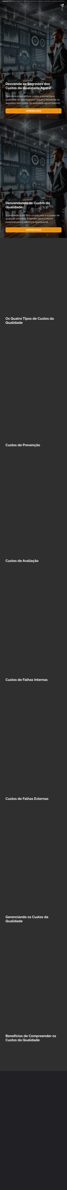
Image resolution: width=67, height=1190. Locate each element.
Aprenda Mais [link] (33, 111)
